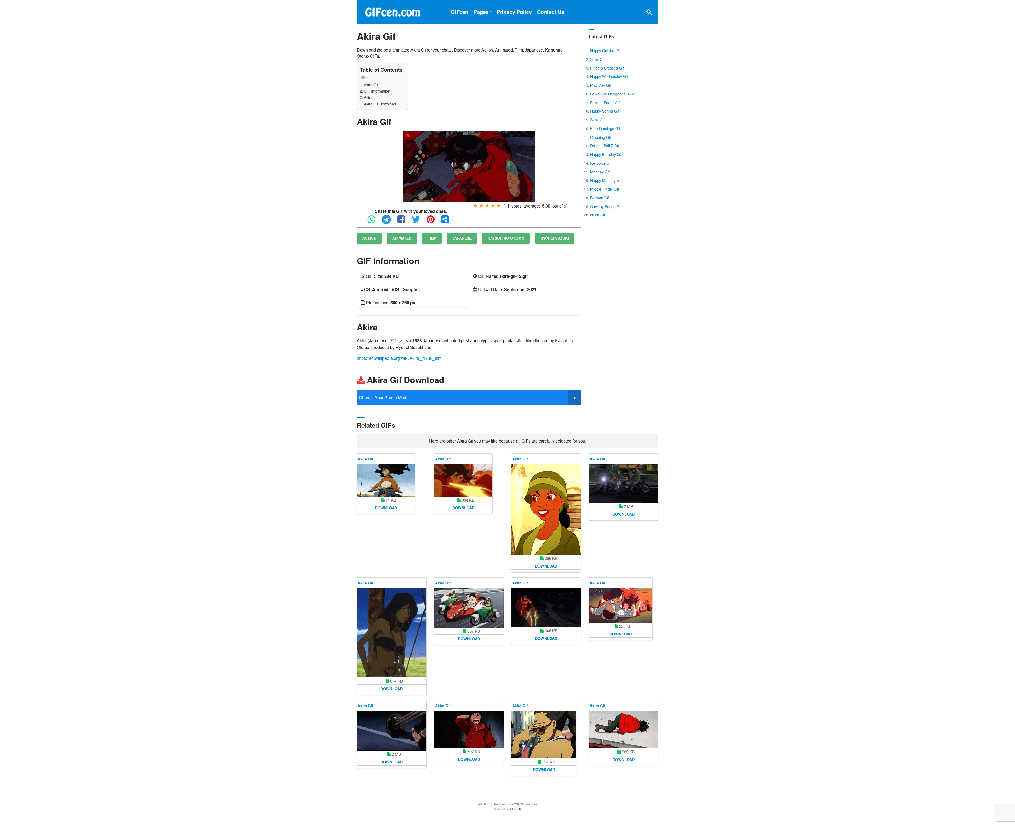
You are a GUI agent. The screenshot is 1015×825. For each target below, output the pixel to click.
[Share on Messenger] (447, 222)
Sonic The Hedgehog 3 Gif (612, 93)
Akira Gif (371, 84)
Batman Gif (599, 197)
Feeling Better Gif (605, 102)
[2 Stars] (481, 205)
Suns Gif (597, 59)
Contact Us (550, 12)
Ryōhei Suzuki (554, 238)
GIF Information (377, 91)
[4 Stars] (493, 205)
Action (369, 238)
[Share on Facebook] (403, 222)
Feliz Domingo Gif (605, 128)
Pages (481, 12)
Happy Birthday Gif (606, 154)
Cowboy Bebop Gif (605, 206)
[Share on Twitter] (419, 222)
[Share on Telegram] (389, 222)
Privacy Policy (514, 12)
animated (402, 238)
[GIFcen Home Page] (392, 11)
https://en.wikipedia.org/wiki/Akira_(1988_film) (400, 358)
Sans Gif (597, 119)
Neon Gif (597, 215)
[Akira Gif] (469, 166)
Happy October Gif (605, 50)
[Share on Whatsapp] (374, 222)
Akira (368, 97)
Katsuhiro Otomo (505, 238)
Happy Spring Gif (604, 111)
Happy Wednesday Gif (609, 76)
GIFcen (459, 12)
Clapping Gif (600, 137)
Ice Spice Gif (600, 163)
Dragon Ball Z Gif (604, 145)
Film (431, 238)
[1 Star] (475, 205)
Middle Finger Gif (604, 189)
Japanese (462, 238)
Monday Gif (600, 171)
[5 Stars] (498, 205)
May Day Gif (600, 85)
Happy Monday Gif (605, 180)
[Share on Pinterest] (433, 222)
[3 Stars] (487, 205)
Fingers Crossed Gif (607, 68)
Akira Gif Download (380, 104)
